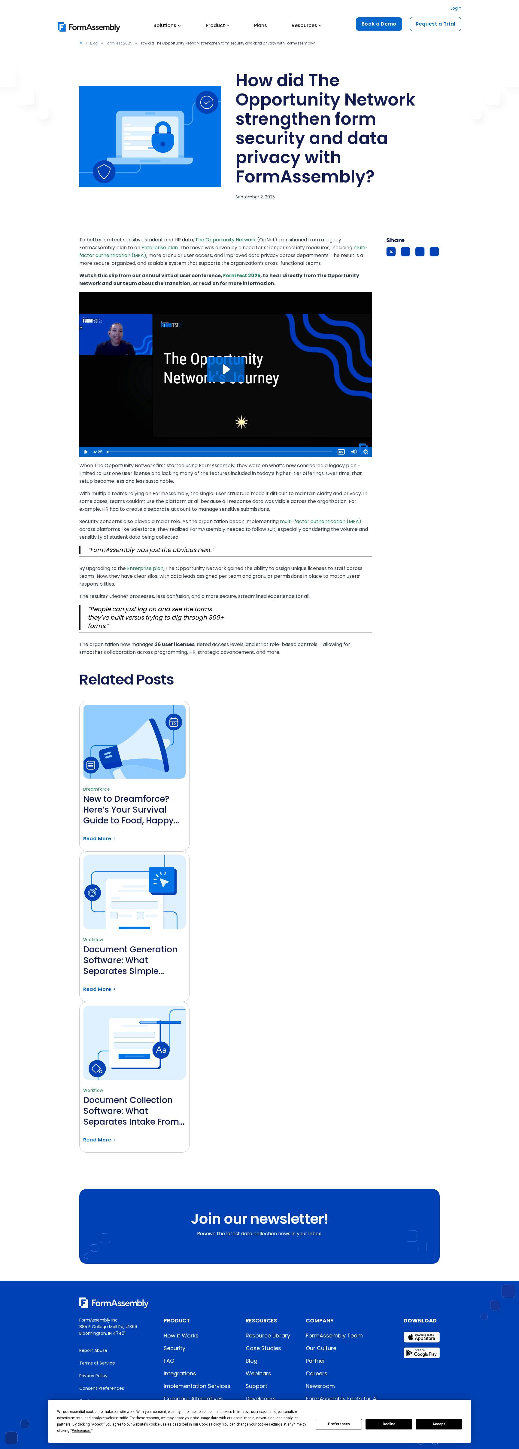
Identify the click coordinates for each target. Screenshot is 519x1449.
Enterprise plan (159, 247)
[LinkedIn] (434, 251)
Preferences (339, 1424)
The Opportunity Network (225, 239)
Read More (134, 815)
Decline (389, 1424)
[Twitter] (391, 251)
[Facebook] (405, 251)
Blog (94, 43)
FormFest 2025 (118, 43)
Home (81, 42)
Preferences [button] (81, 1431)
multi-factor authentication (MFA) (320, 521)
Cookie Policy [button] (209, 1424)
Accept (438, 1424)
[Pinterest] (420, 251)
